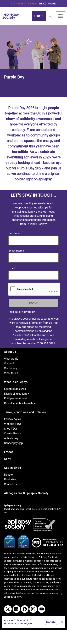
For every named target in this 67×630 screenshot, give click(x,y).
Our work (9, 363)
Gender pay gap (13, 443)
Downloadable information (20, 403)
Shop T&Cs (11, 428)
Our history (10, 368)
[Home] (18, 524)
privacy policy (27, 311)
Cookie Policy (12, 433)
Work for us (11, 373)
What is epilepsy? (16, 382)
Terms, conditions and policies (25, 412)
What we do (11, 358)
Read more (47, 3)
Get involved (12, 467)
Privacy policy (12, 419)
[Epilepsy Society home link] (18, 16)
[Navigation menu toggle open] (60, 16)
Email (11, 268)
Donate (38, 16)
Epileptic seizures (15, 388)
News (7, 458)
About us (10, 351)
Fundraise (10, 479)
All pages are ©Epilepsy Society (26, 493)
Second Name (16, 250)
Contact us (10, 484)
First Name (14, 233)
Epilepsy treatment (15, 398)
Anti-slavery (11, 438)
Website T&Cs (12, 423)
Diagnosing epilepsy (16, 393)
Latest (8, 452)
